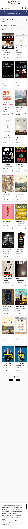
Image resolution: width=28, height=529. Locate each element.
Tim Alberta (6, 251)
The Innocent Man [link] (20, 79)
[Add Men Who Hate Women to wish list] (13, 114)
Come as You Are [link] (7, 221)
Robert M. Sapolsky (21, 52)
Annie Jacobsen (20, 280)
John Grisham (20, 81)
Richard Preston (20, 166)
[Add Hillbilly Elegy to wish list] (26, 114)
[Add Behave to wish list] (26, 57)
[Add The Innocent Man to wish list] (26, 86)
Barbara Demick (20, 223)
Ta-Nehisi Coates (7, 194)
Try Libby (6, 12)
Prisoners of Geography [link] (20, 335)
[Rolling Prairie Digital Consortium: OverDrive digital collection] (14, 3)
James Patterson (7, 52)
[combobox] (10, 8)
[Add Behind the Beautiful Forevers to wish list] (26, 200)
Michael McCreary (7, 365)
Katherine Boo (20, 194)
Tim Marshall (19, 337)
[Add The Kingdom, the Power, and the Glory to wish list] (13, 257)
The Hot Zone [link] (19, 164)
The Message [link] (6, 193)
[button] (23, 20)
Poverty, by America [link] (7, 79)
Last (18, 380)
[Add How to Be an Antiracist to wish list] (26, 257)
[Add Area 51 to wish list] (26, 285)
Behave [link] (17, 50)
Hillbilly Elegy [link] (19, 107)
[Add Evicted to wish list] (26, 143)
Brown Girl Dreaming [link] (20, 306)
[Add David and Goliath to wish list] (13, 143)
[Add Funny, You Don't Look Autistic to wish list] (13, 370)
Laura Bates (6, 109)
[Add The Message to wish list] (13, 200)
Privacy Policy (19, 507)
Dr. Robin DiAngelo (8, 166)
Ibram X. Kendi (20, 251)
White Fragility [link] (6, 164)
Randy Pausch (7, 308)
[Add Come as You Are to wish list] (13, 228)
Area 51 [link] (17, 278)
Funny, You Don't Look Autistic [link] (7, 363)
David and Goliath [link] (7, 136)
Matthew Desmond (8, 81)
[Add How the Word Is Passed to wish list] (13, 285)
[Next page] (20, 376)
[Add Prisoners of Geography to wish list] (26, 342)
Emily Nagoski (7, 223)
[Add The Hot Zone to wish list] (26, 171)
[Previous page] (9, 376)
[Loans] (22, 8)
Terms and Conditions (7, 507)
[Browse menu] (25, 8)
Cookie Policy (5, 524)
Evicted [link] (17, 136)
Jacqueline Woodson (21, 308)
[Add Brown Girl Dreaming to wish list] (26, 314)
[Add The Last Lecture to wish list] (13, 314)
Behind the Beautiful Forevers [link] (20, 193)
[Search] (2, 8)
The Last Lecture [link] (7, 306)
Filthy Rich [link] (5, 50)
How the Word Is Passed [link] (7, 278)
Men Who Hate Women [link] (7, 107)
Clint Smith (6, 280)
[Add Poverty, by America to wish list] (13, 86)
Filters (3, 29)
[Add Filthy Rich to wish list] (13, 57)
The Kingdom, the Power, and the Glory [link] (7, 249)
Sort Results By (5, 25)
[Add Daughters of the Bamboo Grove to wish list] (26, 228)
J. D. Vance (19, 109)
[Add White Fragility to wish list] (13, 171)
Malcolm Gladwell (7, 137)
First (11, 380)
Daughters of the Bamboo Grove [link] (20, 221)
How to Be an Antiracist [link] (20, 249)
